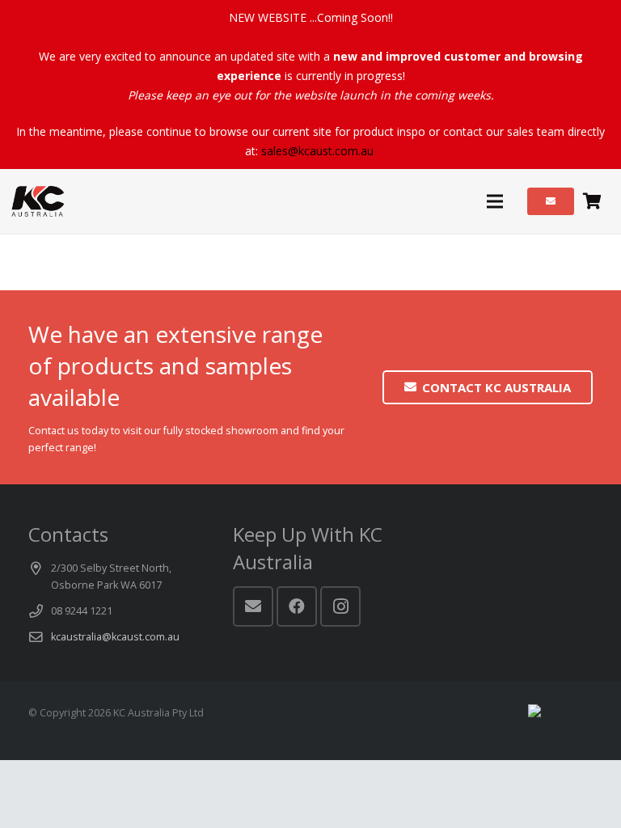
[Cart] (592, 201)
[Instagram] (340, 606)
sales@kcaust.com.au (317, 150)
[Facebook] (297, 606)
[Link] (38, 201)
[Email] (253, 606)
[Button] (550, 201)
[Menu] (494, 201)
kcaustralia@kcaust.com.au (115, 637)
